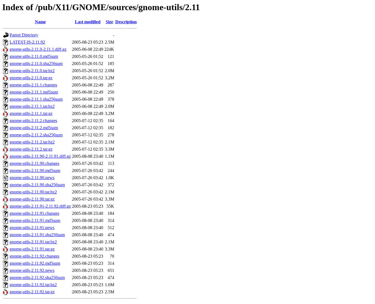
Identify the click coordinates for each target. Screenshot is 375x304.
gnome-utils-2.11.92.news (32, 270)
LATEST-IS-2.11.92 (27, 42)
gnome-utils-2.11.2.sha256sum (36, 135)
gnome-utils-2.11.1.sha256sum (36, 99)
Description (126, 21)
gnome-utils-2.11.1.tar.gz (31, 113)
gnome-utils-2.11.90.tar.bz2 (33, 192)
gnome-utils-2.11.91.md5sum (35, 220)
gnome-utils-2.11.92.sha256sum (37, 277)
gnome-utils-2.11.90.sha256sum (37, 184)
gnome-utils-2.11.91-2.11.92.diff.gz (40, 206)
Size (109, 21)
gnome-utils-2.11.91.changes (34, 213)
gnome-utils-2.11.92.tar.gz (32, 291)
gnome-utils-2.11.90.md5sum (35, 170)
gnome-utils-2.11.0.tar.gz (31, 77)
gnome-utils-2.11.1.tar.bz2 (32, 106)
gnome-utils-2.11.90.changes (34, 163)
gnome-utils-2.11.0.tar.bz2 (32, 70)
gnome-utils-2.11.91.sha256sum (37, 234)
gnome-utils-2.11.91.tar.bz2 (33, 242)
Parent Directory (24, 35)
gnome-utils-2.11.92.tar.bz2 (33, 284)
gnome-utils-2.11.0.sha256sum (36, 63)
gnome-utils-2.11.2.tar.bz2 (32, 142)
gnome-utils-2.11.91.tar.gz (32, 249)
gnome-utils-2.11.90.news (32, 177)
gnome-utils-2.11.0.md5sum (34, 56)
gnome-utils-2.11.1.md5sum (34, 92)
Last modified (87, 21)
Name (40, 21)
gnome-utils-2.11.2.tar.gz (31, 149)
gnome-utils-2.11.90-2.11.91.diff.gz (40, 156)
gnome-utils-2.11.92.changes (34, 256)
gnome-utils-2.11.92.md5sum (35, 263)
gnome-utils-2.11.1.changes (33, 85)
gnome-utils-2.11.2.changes (33, 120)
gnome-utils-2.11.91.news (32, 227)
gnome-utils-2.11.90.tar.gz (32, 199)
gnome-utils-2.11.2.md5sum (34, 127)
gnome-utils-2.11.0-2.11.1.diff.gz (38, 49)
